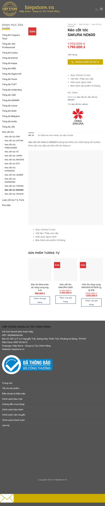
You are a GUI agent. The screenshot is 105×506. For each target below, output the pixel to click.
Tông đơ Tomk (9, 79)
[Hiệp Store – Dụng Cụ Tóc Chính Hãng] (30, 8)
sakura (85, 104)
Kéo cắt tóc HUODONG (10, 169)
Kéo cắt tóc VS (11, 151)
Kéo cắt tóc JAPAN (13, 155)
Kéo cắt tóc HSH (12, 136)
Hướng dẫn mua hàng (13, 404)
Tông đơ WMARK (10, 100)
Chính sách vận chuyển (13, 414)
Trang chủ (72, 24)
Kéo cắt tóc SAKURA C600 (65, 286)
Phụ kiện (6, 205)
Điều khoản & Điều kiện (13, 393)
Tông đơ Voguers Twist (11, 37)
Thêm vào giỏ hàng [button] (40, 300)
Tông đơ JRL (8, 126)
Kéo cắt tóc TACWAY (14, 194)
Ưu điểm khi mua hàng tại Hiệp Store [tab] (55, 135)
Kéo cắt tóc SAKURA (14, 190)
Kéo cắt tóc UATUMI (14, 140)
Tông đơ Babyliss (11, 116)
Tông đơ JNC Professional (8, 45)
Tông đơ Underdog (12, 89)
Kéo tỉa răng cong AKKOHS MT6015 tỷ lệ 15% (91, 287)
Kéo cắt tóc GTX (12, 163)
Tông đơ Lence (9, 105)
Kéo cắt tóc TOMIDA (14, 186)
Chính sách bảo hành (12, 409)
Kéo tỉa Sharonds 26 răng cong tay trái (40, 287)
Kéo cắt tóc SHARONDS (10, 180)
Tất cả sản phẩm (10, 388)
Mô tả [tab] (31, 135)
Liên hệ (5, 425)
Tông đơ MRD (9, 68)
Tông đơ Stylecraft (11, 73)
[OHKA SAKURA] (78, 116)
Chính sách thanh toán (13, 420)
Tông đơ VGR (9, 95)
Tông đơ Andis (9, 121)
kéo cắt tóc (76, 104)
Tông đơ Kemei (10, 57)
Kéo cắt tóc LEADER (14, 175)
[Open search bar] (97, 9)
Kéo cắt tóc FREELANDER (11, 146)
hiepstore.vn (17, 349)
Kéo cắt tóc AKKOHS (14, 159)
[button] (101, 8)
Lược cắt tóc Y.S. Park (13, 200)
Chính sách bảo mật (12, 399)
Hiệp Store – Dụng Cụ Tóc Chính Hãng (31, 345)
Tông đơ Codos (10, 52)
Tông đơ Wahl (9, 110)
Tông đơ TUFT (9, 84)
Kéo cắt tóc (8, 132)
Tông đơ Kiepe (9, 63)
